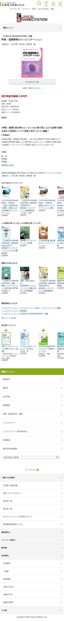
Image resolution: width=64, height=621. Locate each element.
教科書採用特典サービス (13, 524)
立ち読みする (30, 82)
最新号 (5, 388)
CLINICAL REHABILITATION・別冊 (34, 314)
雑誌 (52, 9)
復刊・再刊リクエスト (32, 88)
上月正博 (14, 44)
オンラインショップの (17, 517)
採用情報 (6, 579)
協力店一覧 (7, 509)
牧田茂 (29, 44)
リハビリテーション (9, 308)
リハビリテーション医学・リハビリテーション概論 (40, 308)
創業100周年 (8, 602)
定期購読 (6, 405)
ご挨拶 (6, 571)
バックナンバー (9, 423)
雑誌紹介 (6, 379)
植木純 (22, 44)
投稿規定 (6, 440)
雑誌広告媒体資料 (10, 449)
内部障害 (23, 311)
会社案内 (6, 563)
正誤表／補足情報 (10, 485)
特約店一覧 (7, 501)
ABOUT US (7, 595)
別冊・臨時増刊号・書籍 (13, 414)
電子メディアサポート (12, 493)
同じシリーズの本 (8, 318)
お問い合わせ (8, 587)
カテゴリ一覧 (15, 9)
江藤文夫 (5, 44)
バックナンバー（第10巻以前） (15, 431)
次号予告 (6, 397)
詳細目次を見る (7, 165)
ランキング (26, 9)
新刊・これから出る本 (40, 9)
